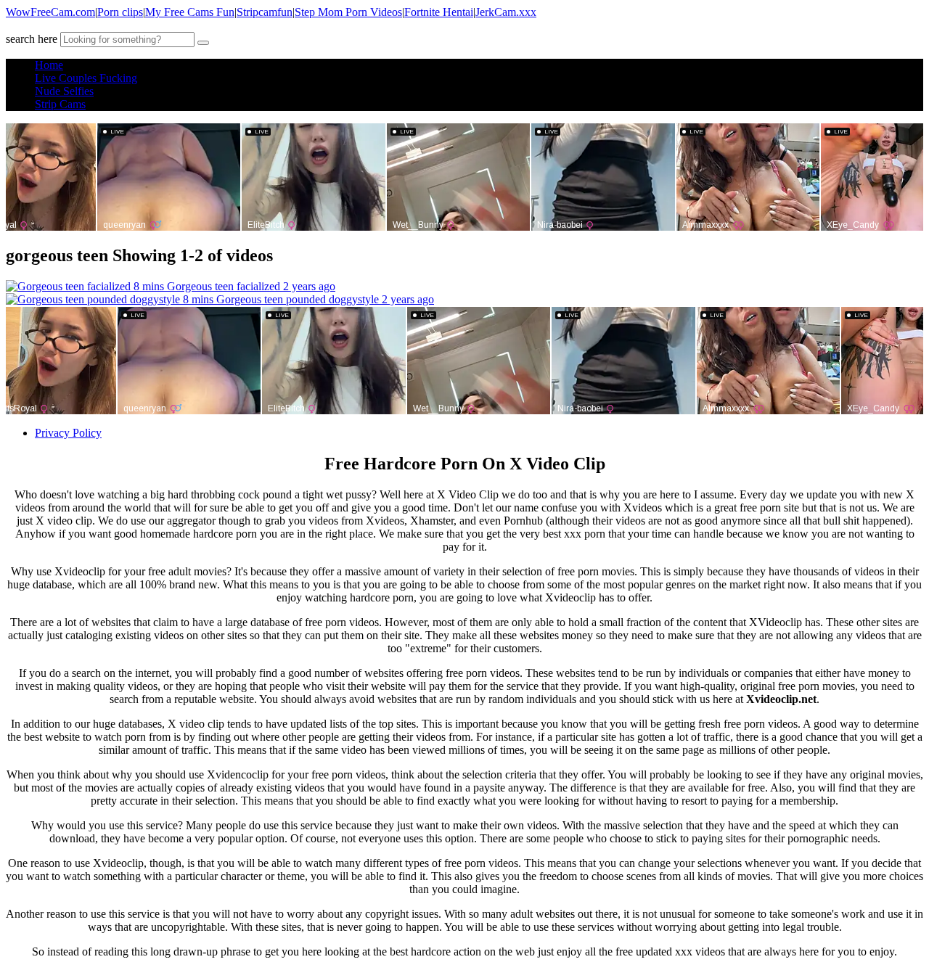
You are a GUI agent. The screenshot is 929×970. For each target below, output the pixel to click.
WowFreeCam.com (50, 12)
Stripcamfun (264, 12)
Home (49, 65)
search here (31, 39)
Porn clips (120, 12)
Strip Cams (60, 104)
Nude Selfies (64, 91)
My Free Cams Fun (189, 12)
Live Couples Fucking (86, 78)
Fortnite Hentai (438, 12)
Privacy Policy (68, 433)
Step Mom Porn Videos (348, 12)
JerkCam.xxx (505, 12)
